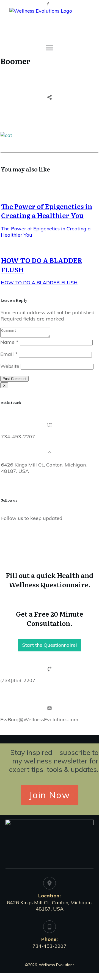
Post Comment (14, 379)
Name (9, 342)
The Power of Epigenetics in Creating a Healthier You (46, 210)
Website (9, 366)
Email (9, 354)
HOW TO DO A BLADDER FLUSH (41, 264)
